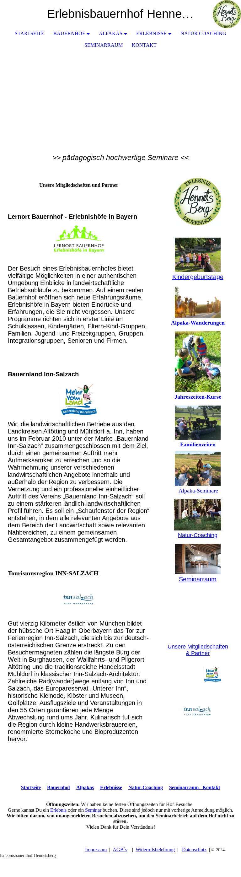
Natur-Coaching (197, 535)
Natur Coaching (203, 33)
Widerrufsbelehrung (155, 849)
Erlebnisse (151, 33)
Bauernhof (69, 33)
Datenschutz (194, 849)
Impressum (96, 849)
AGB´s (120, 849)
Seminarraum (103, 45)
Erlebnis (58, 810)
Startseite (29, 33)
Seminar (93, 810)
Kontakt (144, 45)
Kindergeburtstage (197, 276)
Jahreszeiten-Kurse (197, 397)
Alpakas (110, 33)
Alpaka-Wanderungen (198, 323)
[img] (217, 14)
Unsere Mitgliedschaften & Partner (198, 649)
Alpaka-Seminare (198, 490)
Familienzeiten (198, 444)
